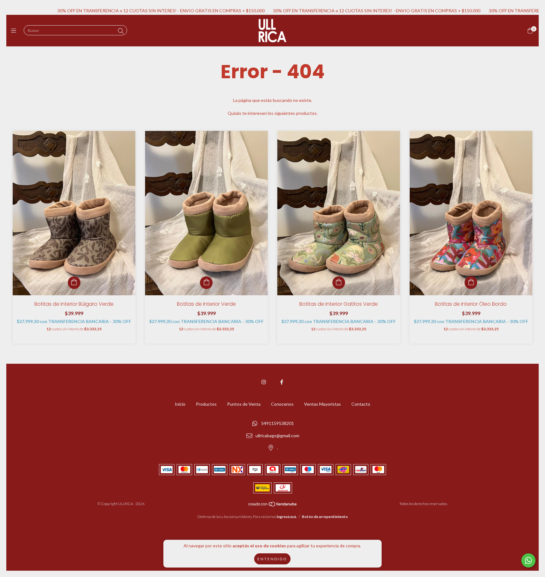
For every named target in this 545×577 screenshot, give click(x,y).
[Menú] (15, 30)
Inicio (180, 404)
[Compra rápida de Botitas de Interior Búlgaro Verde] (74, 282)
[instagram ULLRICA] (263, 381)
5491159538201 (277, 423)
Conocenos (282, 404)
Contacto (360, 404)
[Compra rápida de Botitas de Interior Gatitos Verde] (338, 282)
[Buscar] (121, 31)
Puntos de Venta (244, 404)
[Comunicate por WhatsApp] (528, 560)
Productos (206, 404)
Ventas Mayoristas (322, 404)
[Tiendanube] (273, 505)
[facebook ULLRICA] (281, 381)
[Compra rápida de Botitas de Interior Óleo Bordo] (471, 282)
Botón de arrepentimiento (325, 516)
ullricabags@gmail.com (277, 435)
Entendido (272, 558)
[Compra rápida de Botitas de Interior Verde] (206, 282)
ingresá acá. (287, 516)
